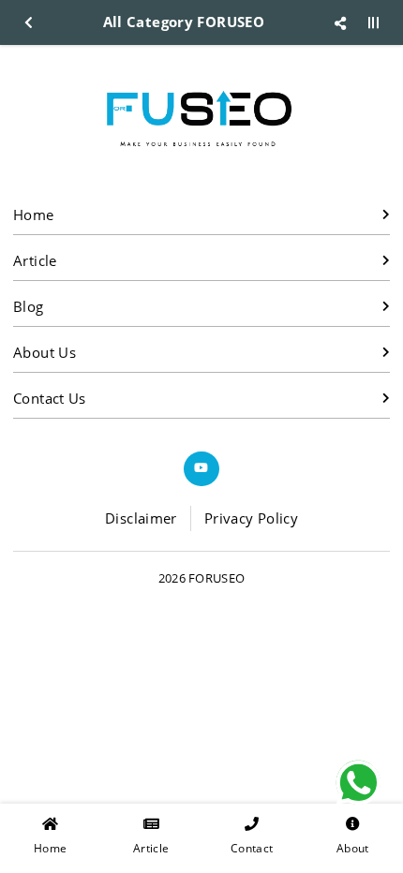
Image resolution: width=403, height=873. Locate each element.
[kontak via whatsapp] (358, 782)
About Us (44, 352)
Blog (28, 306)
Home (33, 214)
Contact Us (49, 398)
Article (35, 260)
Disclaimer (141, 518)
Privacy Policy (251, 518)
